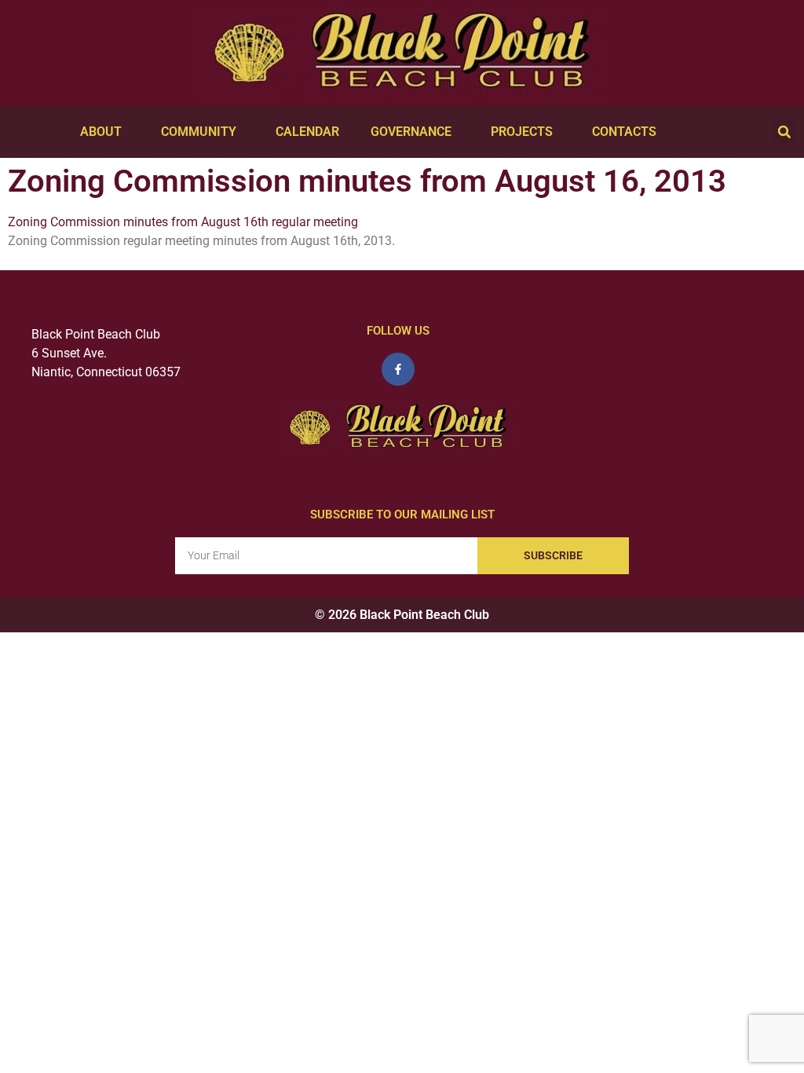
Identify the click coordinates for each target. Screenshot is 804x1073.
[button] (784, 132)
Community (198, 131)
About (101, 131)
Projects (522, 131)
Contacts (624, 131)
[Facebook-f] (398, 369)
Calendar (307, 131)
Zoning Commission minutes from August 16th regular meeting (183, 221)
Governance (411, 131)
